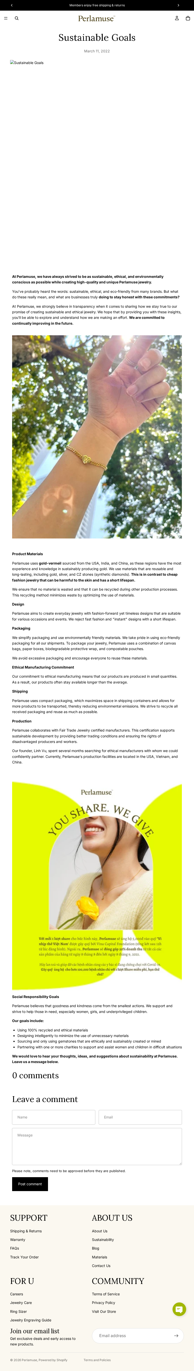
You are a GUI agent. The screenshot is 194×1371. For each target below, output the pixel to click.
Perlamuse (29, 1360)
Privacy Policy (103, 1302)
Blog (95, 1248)
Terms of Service (106, 1294)
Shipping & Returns (26, 1231)
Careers (16, 1294)
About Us (99, 1231)
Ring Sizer (18, 1311)
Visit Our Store (104, 1311)
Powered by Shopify (53, 1360)
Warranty (17, 1239)
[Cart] (187, 18)
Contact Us (101, 1265)
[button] (179, 1309)
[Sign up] (176, 1335)
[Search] (16, 18)
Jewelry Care (21, 1302)
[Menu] (6, 18)
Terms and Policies (97, 1360)
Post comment (30, 1184)
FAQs (14, 1248)
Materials (99, 1257)
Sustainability (103, 1239)
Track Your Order (24, 1257)
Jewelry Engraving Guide (30, 1320)
